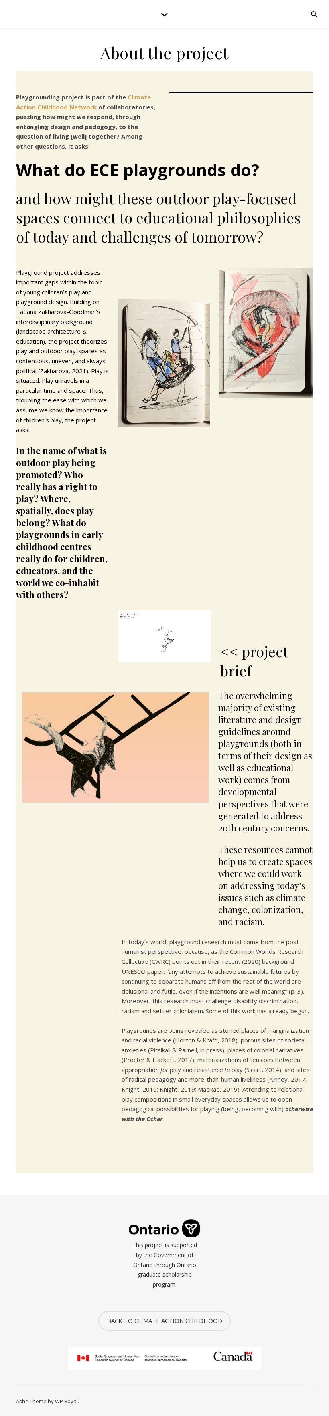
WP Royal (66, 1401)
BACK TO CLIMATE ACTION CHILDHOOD (164, 1321)
